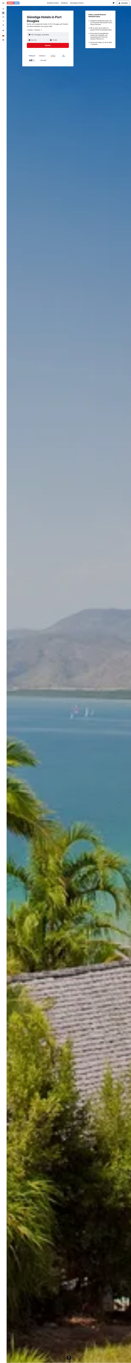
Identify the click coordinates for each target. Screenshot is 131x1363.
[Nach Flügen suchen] (3, 9)
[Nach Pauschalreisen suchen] (3, 21)
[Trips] (3, 30)
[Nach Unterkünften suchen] (3, 13)
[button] (3, 3)
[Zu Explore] (3, 25)
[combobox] (34, 30)
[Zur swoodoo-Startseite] (13, 3)
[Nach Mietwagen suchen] (3, 17)
